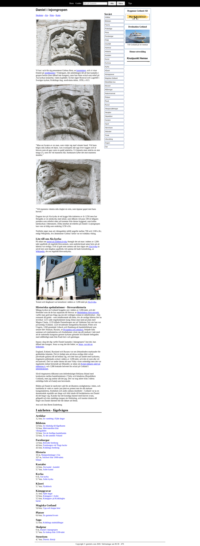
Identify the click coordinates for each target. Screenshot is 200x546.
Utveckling (109, 139)
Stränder (108, 132)
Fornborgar (109, 36)
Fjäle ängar (47, 493)
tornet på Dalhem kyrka (57, 241)
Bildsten (108, 21)
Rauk (107, 101)
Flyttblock (47, 486)
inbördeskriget (42, 369)
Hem (71, 3)
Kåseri (107, 71)
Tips (130, 3)
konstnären (81, 70)
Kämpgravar (109, 74)
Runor (107, 105)
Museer (108, 86)
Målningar (109, 90)
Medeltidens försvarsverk (88, 312)
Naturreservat (110, 93)
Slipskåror (109, 116)
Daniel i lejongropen (49, 530)
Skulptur (39, 15)
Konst (107, 59)
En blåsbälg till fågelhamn (54, 426)
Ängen (107, 143)
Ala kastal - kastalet (51, 467)
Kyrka (107, 67)
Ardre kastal (48, 469)
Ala (46, 15)
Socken (108, 120)
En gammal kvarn (50, 515)
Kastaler (108, 55)
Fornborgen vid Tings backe (55, 445)
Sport (107, 124)
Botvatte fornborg (50, 443)
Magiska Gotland (111, 78)
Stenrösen (109, 128)
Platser (107, 97)
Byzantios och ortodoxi (73, 329)
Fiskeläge (108, 29)
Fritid (107, 40)
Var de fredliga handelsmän (54, 433)
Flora (107, 32)
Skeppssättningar (111, 109)
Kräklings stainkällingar (53, 522)
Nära (52, 15)
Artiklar (107, 17)
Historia (108, 52)
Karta (58, 15)
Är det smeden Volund (52, 435)
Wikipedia (40, 251)
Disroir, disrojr (49, 539)
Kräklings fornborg (51, 448)
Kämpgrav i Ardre (51, 496)
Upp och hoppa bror (51, 508)
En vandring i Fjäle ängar (54, 418)
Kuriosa (108, 63)
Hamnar (108, 48)
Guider (78, 3)
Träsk (107, 135)
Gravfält (108, 44)
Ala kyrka (93, 246)
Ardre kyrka (48, 479)
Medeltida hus (110, 82)
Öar (106, 147)
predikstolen (50, 73)
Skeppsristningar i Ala (50, 455)
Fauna (107, 25)
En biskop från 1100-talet (53, 532)
